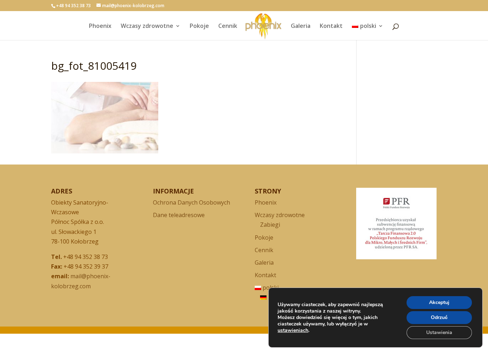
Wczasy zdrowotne (147, 26)
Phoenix (100, 26)
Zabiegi (270, 225)
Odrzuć (439, 317)
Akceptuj (439, 302)
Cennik (227, 26)
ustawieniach (293, 330)
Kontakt (331, 26)
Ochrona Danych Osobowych (191, 202)
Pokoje (199, 26)
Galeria (300, 26)
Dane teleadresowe (179, 215)
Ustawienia (439, 332)
